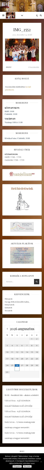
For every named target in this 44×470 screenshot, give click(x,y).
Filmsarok (8, 299)
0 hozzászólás (33, 67)
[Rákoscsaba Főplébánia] (10, 15)
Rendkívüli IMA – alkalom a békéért (25, 395)
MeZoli (8, 67)
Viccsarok (8, 310)
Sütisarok (8, 307)
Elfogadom (17, 466)
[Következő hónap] (36, 329)
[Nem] (41, 461)
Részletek (27, 466)
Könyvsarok (9, 304)
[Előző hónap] (7, 329)
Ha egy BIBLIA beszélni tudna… (17, 302)
